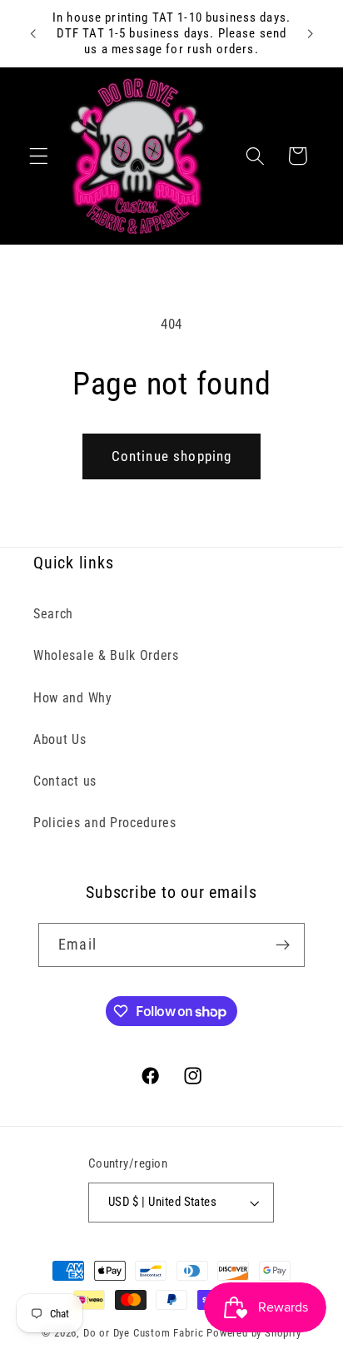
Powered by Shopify (253, 1333)
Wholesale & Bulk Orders (106, 655)
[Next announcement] (310, 33)
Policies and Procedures (104, 823)
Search (53, 614)
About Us (60, 739)
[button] (38, 156)
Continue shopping (172, 456)
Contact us (65, 781)
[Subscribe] (282, 945)
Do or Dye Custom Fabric (143, 1333)
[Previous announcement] (32, 33)
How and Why (72, 698)
